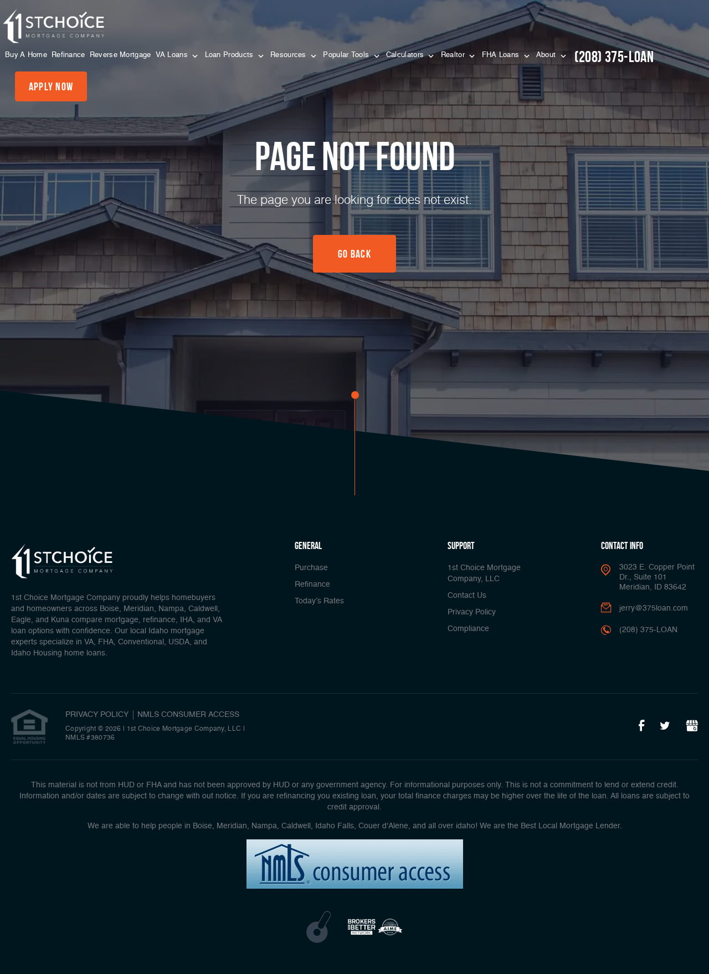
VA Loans (173, 55)
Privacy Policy (472, 612)
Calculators (406, 55)
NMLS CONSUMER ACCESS (188, 715)
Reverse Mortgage (120, 55)
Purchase (311, 568)
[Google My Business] (692, 726)
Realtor (454, 55)
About (547, 55)
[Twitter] (665, 726)
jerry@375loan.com (653, 608)
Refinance (68, 55)
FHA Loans (502, 55)
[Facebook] (641, 726)
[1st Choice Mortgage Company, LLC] (54, 26)
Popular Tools (347, 55)
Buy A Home (26, 55)
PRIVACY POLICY (97, 715)
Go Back (354, 254)
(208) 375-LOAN (614, 56)
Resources (289, 55)
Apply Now (51, 86)
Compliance (468, 629)
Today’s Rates (319, 601)
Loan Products (230, 55)
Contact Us (467, 595)
